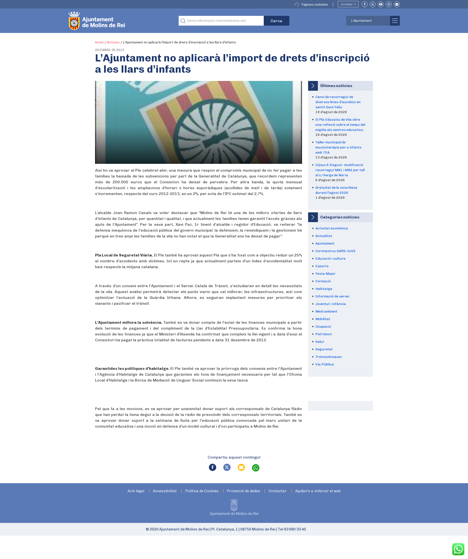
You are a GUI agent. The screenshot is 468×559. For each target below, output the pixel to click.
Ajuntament (324, 243)
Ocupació (323, 326)
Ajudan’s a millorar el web (318, 491)
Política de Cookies (201, 491)
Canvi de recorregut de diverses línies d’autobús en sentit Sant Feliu (338, 102)
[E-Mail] (397, 4)
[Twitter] (373, 4)
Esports (322, 266)
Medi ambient (326, 311)
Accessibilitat (165, 491)
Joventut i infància (330, 304)
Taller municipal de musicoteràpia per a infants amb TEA (338, 147)
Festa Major (325, 274)
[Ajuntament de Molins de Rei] (114, 21)
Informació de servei (332, 296)
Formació (323, 281)
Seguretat (324, 349)
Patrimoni (323, 334)
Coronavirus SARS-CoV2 (335, 251)
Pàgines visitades (315, 4)
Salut (319, 342)
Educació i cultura (330, 258)
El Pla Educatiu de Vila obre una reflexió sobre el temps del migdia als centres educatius (340, 125)
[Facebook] (365, 4)
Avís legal (135, 491)
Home (99, 42)
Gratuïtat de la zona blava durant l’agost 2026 (336, 190)
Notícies (113, 42)
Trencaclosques (328, 357)
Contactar (278, 491)
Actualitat (323, 236)
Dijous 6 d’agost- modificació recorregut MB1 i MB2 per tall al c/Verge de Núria (340, 170)
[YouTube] (381, 4)
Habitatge (323, 289)
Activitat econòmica (331, 228)
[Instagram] (389, 4)
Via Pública (324, 364)
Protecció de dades (243, 491)
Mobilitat (322, 319)
